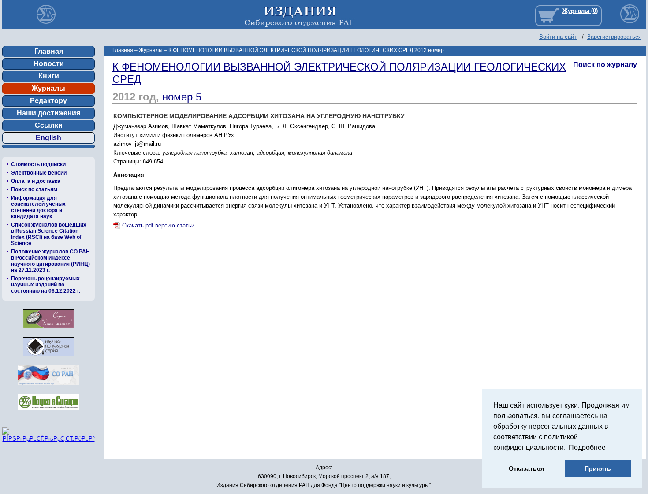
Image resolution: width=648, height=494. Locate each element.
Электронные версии (39, 173)
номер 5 (181, 97)
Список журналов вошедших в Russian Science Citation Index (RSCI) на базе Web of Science (48, 234)
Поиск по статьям (34, 189)
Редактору (48, 100)
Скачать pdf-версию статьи (158, 225)
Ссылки (49, 125)
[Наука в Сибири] (48, 412)
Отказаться (526, 468)
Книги (48, 76)
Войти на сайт (558, 36)
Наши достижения (48, 113)
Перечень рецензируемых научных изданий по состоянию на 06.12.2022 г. (45, 284)
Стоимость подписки (38, 164)
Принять (598, 468)
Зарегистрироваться (614, 36)
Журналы (48, 88)
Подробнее (587, 447)
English (48, 137)
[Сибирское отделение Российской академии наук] (48, 387)
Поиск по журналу (605, 64)
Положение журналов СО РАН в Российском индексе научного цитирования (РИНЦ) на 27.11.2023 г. (50, 261)
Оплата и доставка (35, 181)
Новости (49, 63)
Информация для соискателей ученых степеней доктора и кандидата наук (38, 207)
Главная (48, 51)
